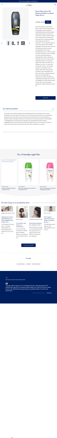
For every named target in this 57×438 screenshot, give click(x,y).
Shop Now (45, 97)
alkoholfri (29, 264)
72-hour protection (21, 264)
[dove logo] (28, 5)
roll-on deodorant (36, 264)
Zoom (4, 11)
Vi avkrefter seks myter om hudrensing (21, 225)
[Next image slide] (31, 43)
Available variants (40, 22)
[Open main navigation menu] (55, 4)
